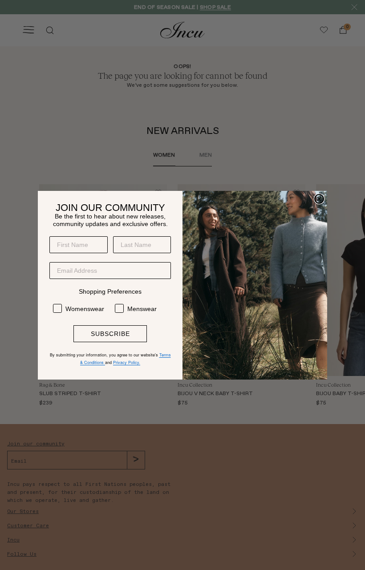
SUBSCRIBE (110, 333)
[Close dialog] (319, 198)
